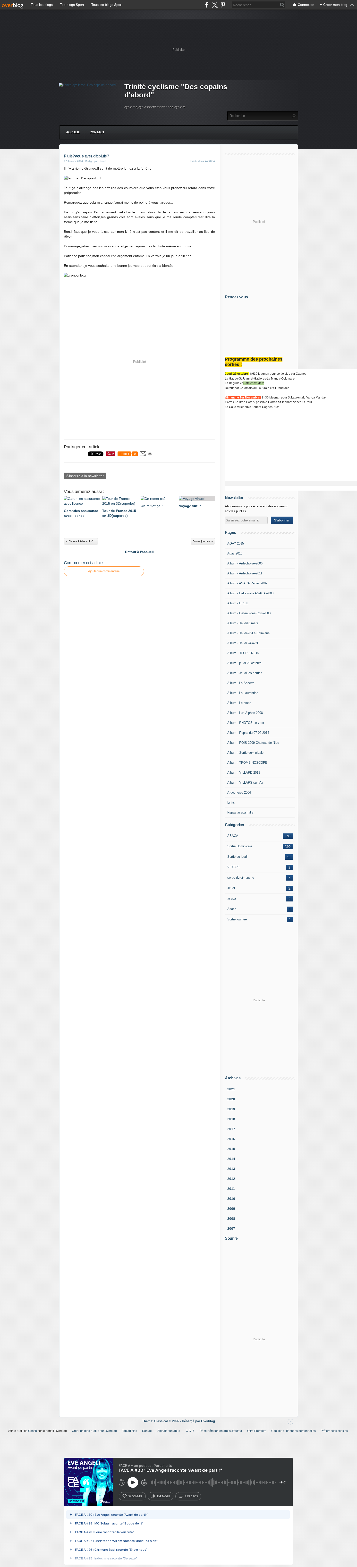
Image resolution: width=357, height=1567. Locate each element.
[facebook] (207, 5)
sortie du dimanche (240, 877)
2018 (231, 1119)
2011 (231, 1189)
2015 (231, 1149)
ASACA (232, 836)
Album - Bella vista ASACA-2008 (250, 593)
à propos (191, 1496)
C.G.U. (190, 1431)
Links (231, 802)
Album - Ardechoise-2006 (245, 563)
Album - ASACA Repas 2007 (247, 583)
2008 (231, 1219)
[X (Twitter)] (215, 5)
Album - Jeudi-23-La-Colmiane (248, 633)
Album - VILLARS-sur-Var (245, 782)
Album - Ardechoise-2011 (244, 573)
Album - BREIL (237, 603)
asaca (231, 898)
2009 (231, 1209)
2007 (231, 1228)
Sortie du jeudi (237, 856)
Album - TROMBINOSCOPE (247, 762)
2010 (231, 1199)
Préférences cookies (334, 1431)
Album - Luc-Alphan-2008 (245, 713)
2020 (231, 1099)
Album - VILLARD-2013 (243, 772)
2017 (231, 1129)
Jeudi (231, 888)
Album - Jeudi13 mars (242, 623)
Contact (97, 132)
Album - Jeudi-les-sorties (244, 673)
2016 (231, 1139)
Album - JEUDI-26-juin (243, 653)
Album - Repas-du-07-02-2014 (248, 733)
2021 (231, 1089)
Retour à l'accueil (139, 552)
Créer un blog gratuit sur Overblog (94, 1431)
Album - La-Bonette (241, 683)
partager (163, 1496)
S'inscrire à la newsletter (85, 476)
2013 (231, 1169)
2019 (231, 1109)
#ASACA (210, 161)
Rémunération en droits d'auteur (221, 1431)
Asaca (231, 909)
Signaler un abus (169, 1431)
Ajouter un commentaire (104, 571)
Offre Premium (256, 1431)
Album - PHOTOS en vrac (245, 723)
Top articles (129, 1431)
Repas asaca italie (240, 812)
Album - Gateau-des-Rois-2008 (249, 613)
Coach (32, 1431)
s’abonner (135, 1496)
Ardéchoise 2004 (239, 792)
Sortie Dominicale (239, 846)
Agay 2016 (234, 553)
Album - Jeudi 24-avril (242, 643)
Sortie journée (237, 919)
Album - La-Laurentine (242, 693)
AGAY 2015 (235, 543)
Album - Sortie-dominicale (245, 752)
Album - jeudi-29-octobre (244, 663)
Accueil (73, 132)
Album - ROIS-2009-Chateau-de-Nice (253, 743)
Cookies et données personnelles (293, 1431)
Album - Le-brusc (239, 703)
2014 (231, 1159)
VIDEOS (233, 867)
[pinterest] (223, 5)
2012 (231, 1179)
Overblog (208, 1421)
